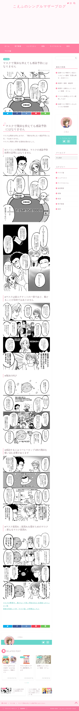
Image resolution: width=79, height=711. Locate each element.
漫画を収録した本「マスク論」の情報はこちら (21, 609)
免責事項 (22, 708)
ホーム (7, 46)
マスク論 (8, 51)
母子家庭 (18, 46)
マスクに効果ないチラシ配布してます (67, 98)
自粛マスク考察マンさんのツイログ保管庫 (67, 105)
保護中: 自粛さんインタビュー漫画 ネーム (67, 90)
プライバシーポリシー (11, 708)
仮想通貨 (61, 188)
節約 (68, 46)
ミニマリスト (31, 46)
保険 (43, 46)
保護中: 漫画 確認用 (65, 83)
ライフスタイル (55, 46)
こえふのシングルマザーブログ (39, 6)
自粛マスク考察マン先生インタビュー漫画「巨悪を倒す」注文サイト (67, 75)
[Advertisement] (39, 28)
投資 (59, 198)
